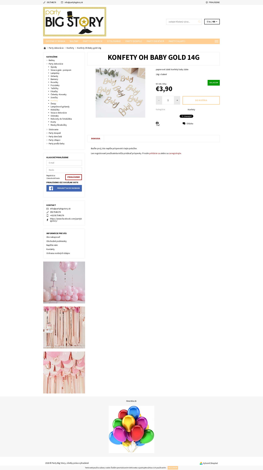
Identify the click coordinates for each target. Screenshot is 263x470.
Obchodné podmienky (56, 241)
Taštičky (54, 88)
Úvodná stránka (55, 41)
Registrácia (50, 175)
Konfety (191, 109)
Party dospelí (133, 41)
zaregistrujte (175, 153)
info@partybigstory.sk (74, 2)
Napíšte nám (52, 245)
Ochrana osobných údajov (58, 253)
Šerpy (53, 103)
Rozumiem (172, 467)
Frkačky (54, 91)
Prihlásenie (214, 2)
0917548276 (51, 2)
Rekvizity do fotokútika (61, 118)
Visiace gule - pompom (61, 70)
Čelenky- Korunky (59, 94)
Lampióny (55, 73)
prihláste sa (154, 153)
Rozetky (54, 82)
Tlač (158, 125)
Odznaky (55, 115)
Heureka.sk (131, 401)
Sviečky (54, 97)
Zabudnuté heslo (53, 178)
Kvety (53, 122)
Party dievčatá (155, 41)
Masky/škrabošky (59, 125)
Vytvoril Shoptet (210, 463)
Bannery (54, 79)
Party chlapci (177, 41)
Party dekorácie (93, 41)
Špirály (54, 67)
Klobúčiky (55, 109)
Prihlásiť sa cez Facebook (68, 188)
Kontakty (50, 249)
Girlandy (54, 76)
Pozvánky (55, 85)
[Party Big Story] (74, 21)
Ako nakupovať (53, 237)
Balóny (74, 41)
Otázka (190, 123)
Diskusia (95, 138)
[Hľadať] (199, 22)
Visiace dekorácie (59, 112)
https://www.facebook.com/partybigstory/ (66, 219)
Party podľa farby (57, 143)
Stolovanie (114, 41)
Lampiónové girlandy (60, 106)
